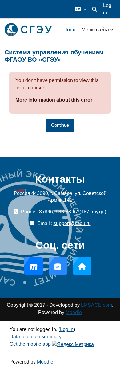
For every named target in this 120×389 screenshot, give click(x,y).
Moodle (74, 312)
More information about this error (53, 100)
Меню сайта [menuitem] (95, 29)
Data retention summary (36, 336)
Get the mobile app (30, 344)
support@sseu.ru (72, 223)
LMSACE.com (96, 305)
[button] (80, 9)
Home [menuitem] (70, 29)
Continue (60, 125)
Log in (107, 9)
